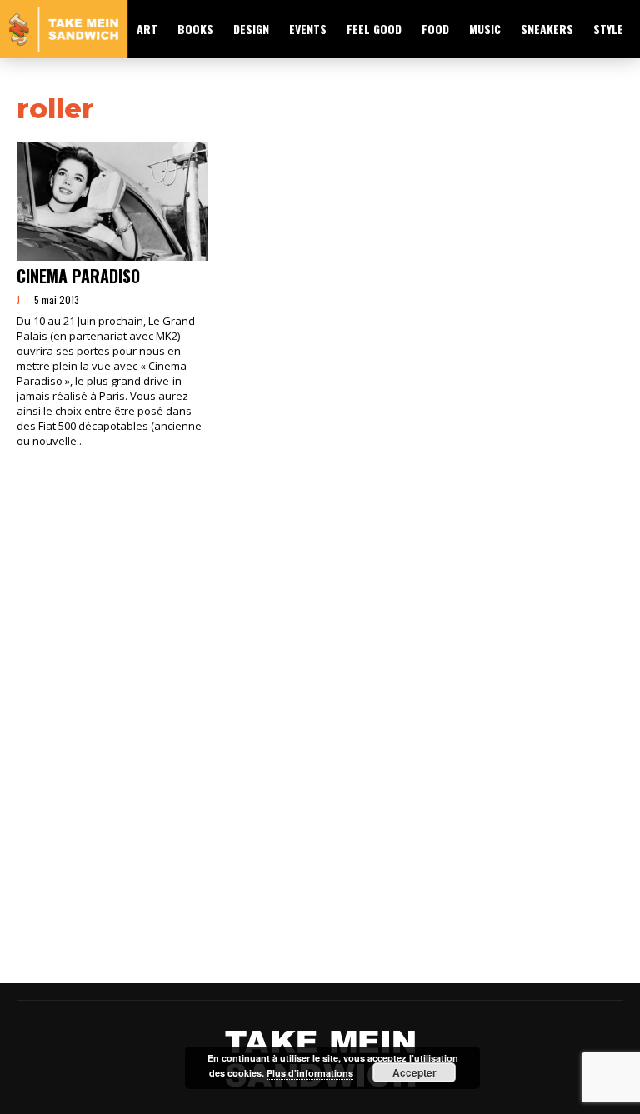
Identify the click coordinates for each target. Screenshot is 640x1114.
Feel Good (374, 28)
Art (147, 28)
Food (435, 28)
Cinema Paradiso (78, 275)
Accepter (414, 1072)
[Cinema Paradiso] (112, 201)
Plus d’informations (310, 1073)
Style (608, 28)
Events (308, 28)
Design (251, 28)
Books (195, 28)
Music (485, 28)
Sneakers (547, 28)
